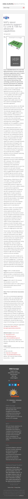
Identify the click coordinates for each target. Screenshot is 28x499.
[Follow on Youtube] (18, 385)
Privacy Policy (17, 487)
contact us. (21, 495)
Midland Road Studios (14, 465)
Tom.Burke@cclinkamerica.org (13, 354)
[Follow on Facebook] (12, 385)
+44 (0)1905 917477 (10, 334)
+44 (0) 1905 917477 (15, 380)
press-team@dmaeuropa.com (13, 338)
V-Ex (7, 445)
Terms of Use (10, 487)
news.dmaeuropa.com (11, 336)
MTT (7, 424)
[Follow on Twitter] (15, 385)
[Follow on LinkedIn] (10, 385)
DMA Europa (10, 405)
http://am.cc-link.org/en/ (11, 353)
